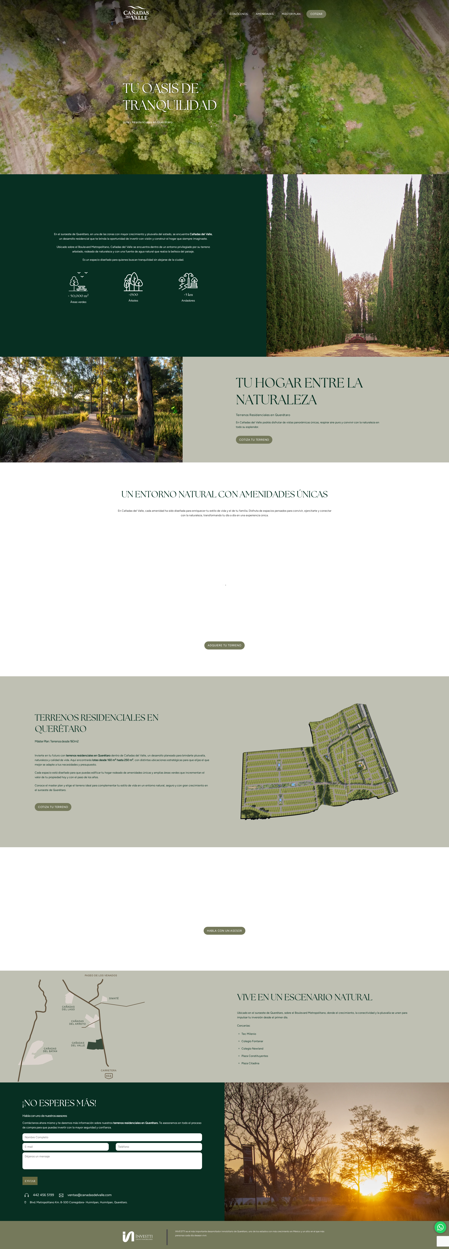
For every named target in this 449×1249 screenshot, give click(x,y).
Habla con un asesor (224, 930)
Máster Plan (291, 14)
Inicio (217, 14)
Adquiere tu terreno (224, 645)
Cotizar (316, 14)
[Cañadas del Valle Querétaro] (136, 20)
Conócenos (239, 14)
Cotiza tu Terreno (254, 439)
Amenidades (265, 14)
